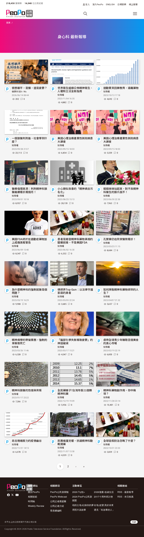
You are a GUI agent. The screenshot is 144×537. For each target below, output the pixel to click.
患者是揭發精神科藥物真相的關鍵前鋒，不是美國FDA (75, 240)
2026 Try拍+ (78, 492)
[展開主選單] (135, 13)
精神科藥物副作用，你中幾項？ (119, 391)
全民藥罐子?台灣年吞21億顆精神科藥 (75, 391)
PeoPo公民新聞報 (59, 492)
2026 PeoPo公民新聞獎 (82, 498)
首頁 (8, 22)
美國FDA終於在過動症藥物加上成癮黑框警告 (29, 240)
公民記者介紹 (57, 505)
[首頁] (19, 13)
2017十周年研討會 (103, 496)
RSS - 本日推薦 (125, 496)
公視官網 (121, 4)
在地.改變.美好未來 (103, 505)
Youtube (17, 495)
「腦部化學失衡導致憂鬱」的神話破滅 (75, 341)
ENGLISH (110, 4)
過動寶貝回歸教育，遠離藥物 (121, 88)
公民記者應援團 (58, 501)
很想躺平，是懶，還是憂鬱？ (29, 88)
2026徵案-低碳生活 (104, 492)
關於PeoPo (34, 492)
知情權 (61, 95)
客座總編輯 (56, 510)
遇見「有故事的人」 (104, 509)
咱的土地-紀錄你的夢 (83, 505)
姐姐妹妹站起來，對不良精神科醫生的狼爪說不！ (121, 190)
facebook (8, 495)
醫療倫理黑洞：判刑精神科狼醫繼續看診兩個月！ (29, 190)
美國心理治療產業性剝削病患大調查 (75, 139)
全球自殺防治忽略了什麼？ (119, 440)
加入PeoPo (98, 4)
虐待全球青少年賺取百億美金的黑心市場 (121, 341)
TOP (134, 522)
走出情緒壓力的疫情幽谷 (27, 440)
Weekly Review (36, 505)
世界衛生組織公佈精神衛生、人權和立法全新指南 (75, 89)
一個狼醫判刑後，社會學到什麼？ (29, 139)
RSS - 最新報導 (125, 492)
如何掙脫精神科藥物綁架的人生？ (121, 291)
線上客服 (133, 4)
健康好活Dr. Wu (19, 91)
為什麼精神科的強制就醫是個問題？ (29, 291)
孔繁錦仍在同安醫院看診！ (119, 239)
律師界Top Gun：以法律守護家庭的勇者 (75, 291)
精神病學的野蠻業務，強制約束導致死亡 (29, 341)
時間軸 (31, 501)
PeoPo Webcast (58, 496)
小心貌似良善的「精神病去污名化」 (75, 190)
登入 (87, 4)
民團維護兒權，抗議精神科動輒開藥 (75, 442)
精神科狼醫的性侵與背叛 (27, 390)
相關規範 (32, 496)
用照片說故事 (79, 509)
